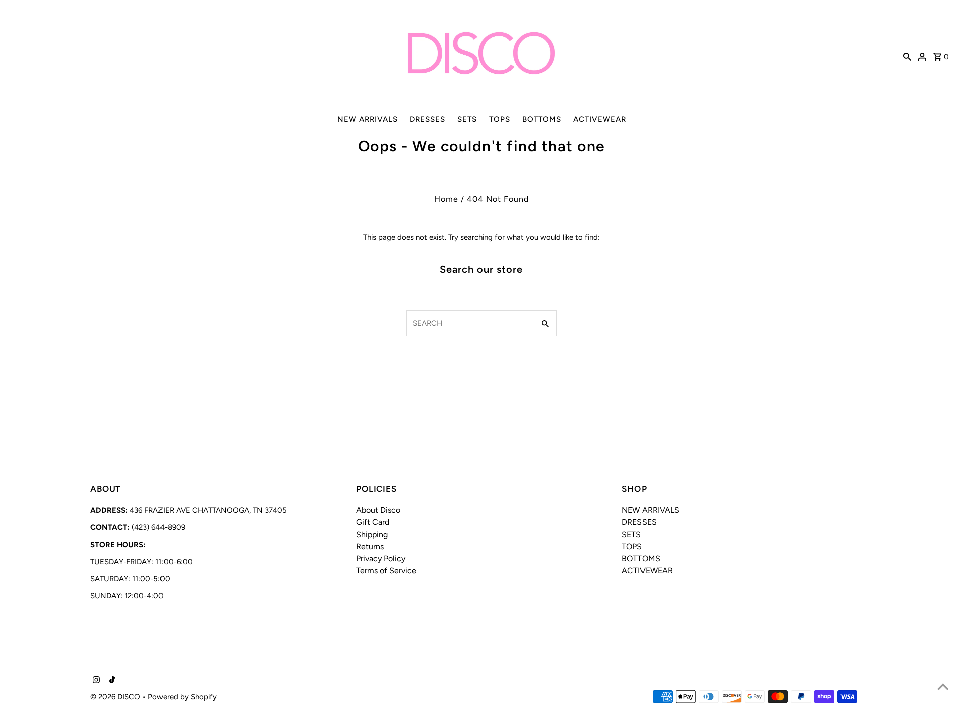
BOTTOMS (541, 119)
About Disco (378, 510)
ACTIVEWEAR (599, 119)
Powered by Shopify (182, 696)
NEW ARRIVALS (367, 119)
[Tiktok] (111, 681)
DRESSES (427, 119)
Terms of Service (386, 570)
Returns (370, 546)
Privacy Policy (380, 558)
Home (446, 199)
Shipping (372, 534)
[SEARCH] (907, 56)
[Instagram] (95, 681)
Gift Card (372, 522)
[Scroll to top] (943, 688)
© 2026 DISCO (116, 696)
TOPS (499, 119)
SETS (467, 119)
